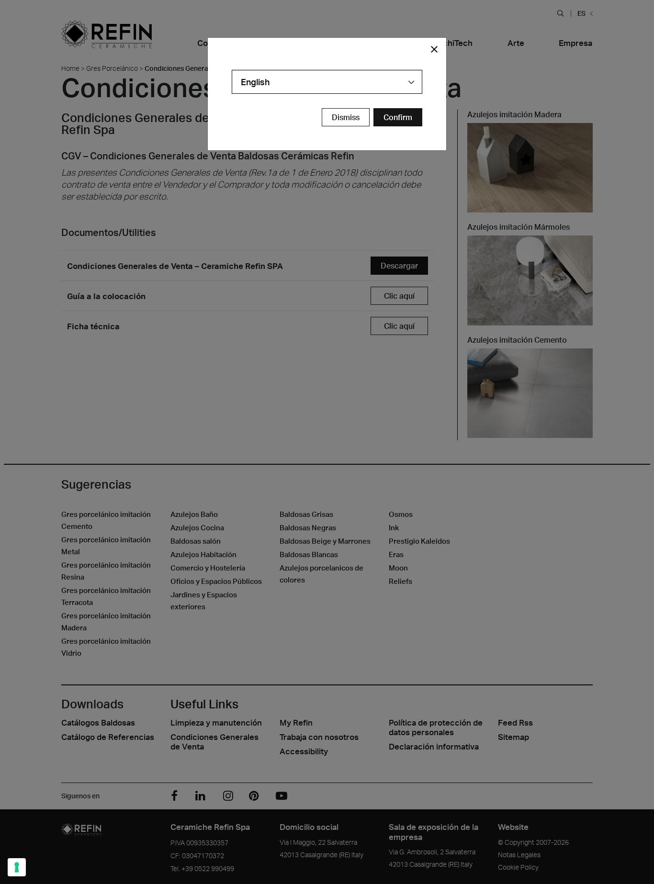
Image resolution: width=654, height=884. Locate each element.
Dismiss (346, 117)
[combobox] (327, 82)
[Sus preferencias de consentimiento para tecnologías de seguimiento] (17, 867)
